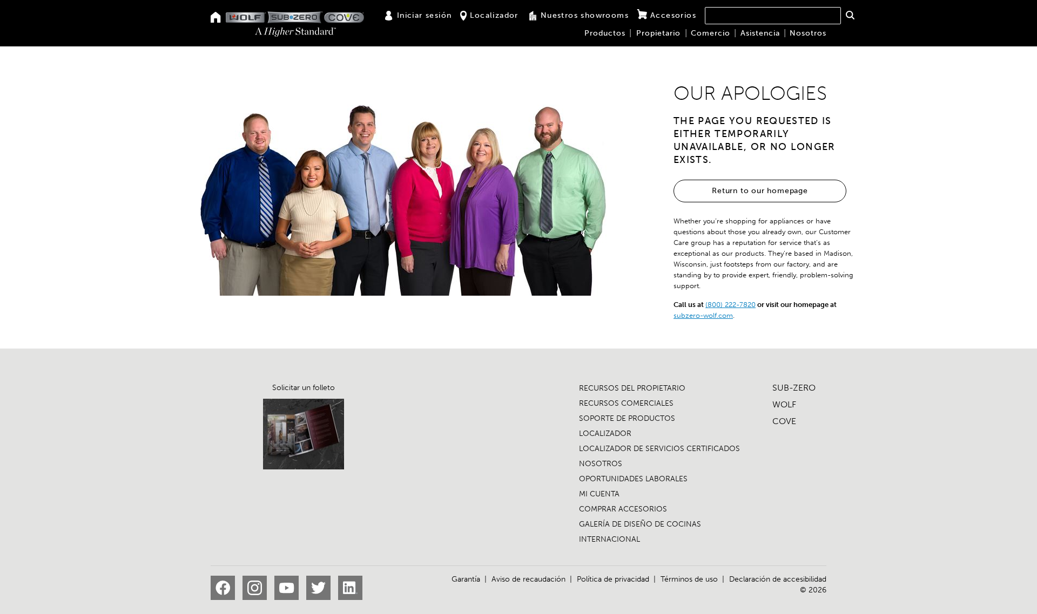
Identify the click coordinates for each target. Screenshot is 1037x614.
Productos (604, 33)
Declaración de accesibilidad (777, 579)
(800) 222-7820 (730, 305)
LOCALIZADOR (605, 433)
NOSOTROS (600, 463)
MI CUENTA (599, 494)
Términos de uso (689, 579)
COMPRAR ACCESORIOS (623, 509)
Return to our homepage (760, 190)
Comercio (710, 33)
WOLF (784, 404)
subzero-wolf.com (703, 315)
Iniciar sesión (424, 15)
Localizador (494, 15)
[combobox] (772, 16)
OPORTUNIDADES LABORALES (633, 478)
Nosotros (808, 33)
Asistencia (760, 33)
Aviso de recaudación (528, 579)
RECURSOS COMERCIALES (626, 403)
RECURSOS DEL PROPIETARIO (632, 388)
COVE (784, 421)
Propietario (658, 33)
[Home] (216, 18)
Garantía (466, 579)
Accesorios (673, 15)
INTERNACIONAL (609, 539)
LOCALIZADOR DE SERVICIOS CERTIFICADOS (659, 448)
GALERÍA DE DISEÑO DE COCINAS (640, 524)
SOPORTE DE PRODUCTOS (627, 418)
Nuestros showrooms (585, 15)
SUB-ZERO (794, 388)
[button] (850, 15)
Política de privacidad (613, 579)
